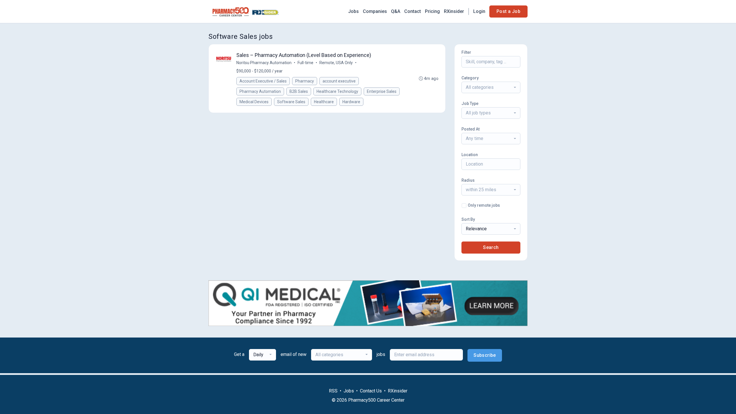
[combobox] (490, 87)
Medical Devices (254, 101)
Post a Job (508, 11)
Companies (375, 11)
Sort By (468, 219)
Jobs (353, 11)
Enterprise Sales (381, 91)
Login (479, 11)
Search (491, 247)
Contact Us (371, 391)
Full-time (305, 62)
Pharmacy (304, 81)
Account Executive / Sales (263, 81)
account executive (339, 81)
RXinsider (454, 11)
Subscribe (485, 355)
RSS (333, 391)
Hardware (351, 101)
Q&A (395, 11)
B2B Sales (299, 91)
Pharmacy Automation (260, 91)
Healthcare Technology (337, 91)
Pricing (432, 11)
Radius (468, 180)
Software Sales (291, 101)
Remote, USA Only (336, 62)
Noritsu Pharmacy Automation (264, 62)
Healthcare (324, 101)
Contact (412, 11)
